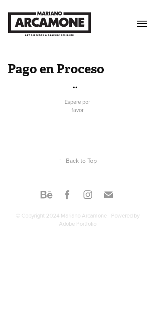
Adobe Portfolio (77, 223)
